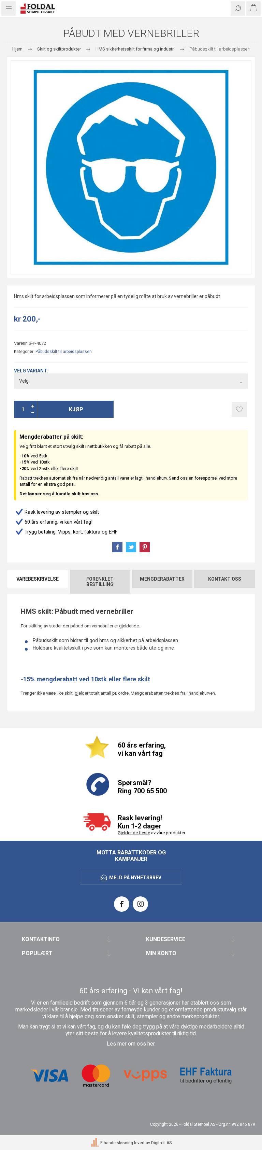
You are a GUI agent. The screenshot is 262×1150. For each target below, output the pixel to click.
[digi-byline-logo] (95, 1142)
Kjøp (76, 409)
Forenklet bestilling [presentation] (100, 581)
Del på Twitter (131, 547)
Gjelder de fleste (134, 832)
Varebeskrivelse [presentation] (37, 579)
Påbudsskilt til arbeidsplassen (63, 351)
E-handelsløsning (116, 1142)
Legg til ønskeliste (239, 409)
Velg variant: (31, 370)
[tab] (38, 582)
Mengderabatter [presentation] (162, 579)
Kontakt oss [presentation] (224, 579)
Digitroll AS (161, 1142)
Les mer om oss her (131, 1044)
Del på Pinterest (145, 547)
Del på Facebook (117, 547)
